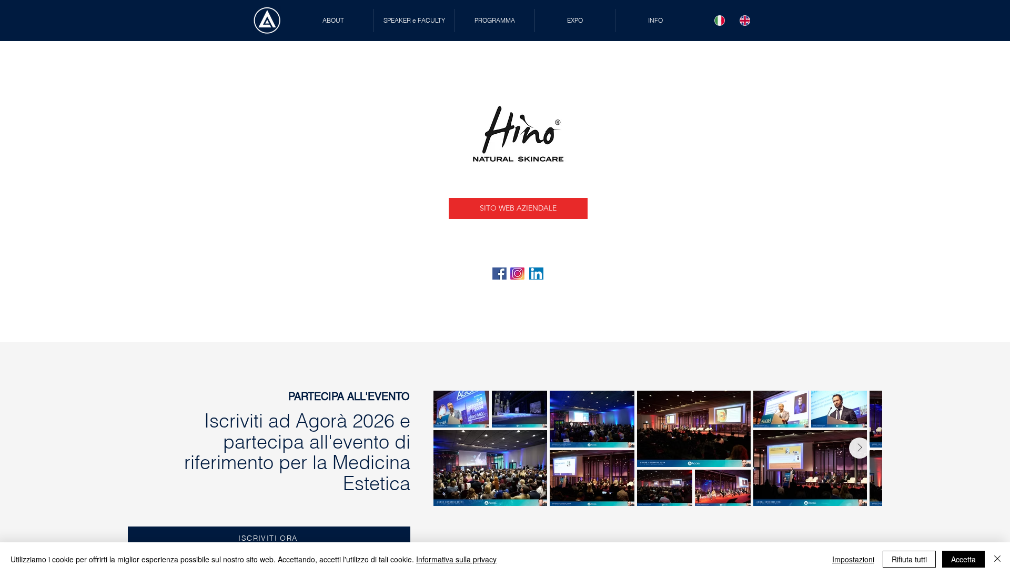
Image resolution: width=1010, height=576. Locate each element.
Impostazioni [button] (853, 559)
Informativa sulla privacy (456, 559)
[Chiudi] (997, 559)
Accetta (963, 559)
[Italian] (720, 20)
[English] (745, 20)
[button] (414, 20)
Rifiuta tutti (909, 559)
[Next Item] (859, 448)
